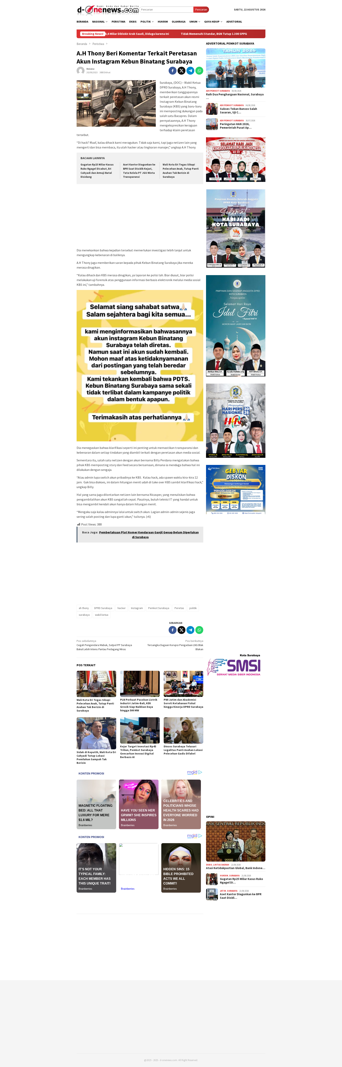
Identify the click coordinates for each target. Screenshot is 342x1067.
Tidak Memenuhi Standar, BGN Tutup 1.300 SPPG (170, 34)
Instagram (137, 608)
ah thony (84, 608)
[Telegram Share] (190, 71)
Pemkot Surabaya (158, 608)
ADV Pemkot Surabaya (218, 90)
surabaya (84, 615)
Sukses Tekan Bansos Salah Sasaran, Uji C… (238, 110)
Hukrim (224, 875)
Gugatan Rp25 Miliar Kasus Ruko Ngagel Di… (241, 880)
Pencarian (201, 9)
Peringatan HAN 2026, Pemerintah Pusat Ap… (236, 125)
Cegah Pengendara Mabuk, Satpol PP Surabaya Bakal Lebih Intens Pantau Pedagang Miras (104, 645)
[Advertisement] (140, 216)
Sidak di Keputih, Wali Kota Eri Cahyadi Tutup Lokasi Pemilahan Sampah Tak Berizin (96, 757)
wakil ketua (101, 615)
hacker (122, 608)
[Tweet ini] (181, 71)
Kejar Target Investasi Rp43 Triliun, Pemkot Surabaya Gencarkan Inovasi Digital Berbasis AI (138, 752)
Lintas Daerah (221, 864)
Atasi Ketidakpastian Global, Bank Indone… (235, 868)
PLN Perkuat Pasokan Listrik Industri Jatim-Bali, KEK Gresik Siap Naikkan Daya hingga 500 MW (138, 705)
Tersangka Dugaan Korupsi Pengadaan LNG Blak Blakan (175, 645)
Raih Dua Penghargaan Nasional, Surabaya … (235, 96)
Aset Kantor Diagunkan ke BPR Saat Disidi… (240, 896)
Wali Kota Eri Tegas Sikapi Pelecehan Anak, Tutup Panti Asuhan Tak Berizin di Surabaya (95, 705)
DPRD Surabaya (103, 608)
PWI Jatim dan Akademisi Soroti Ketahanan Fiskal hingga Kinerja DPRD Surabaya (183, 703)
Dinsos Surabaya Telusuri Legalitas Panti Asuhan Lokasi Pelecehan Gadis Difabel (183, 750)
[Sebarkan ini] (173, 71)
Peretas (179, 608)
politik (193, 608)
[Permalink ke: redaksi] (81, 70)
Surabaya (234, 875)
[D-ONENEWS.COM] (108, 9)
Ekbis (209, 864)
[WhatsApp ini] (199, 71)
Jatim (223, 890)
